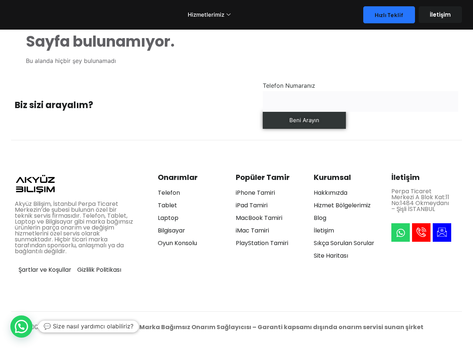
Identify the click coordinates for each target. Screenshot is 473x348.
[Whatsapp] (400, 232)
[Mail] (442, 232)
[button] (21, 326)
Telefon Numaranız (289, 85)
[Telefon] (421, 232)
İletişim (440, 15)
